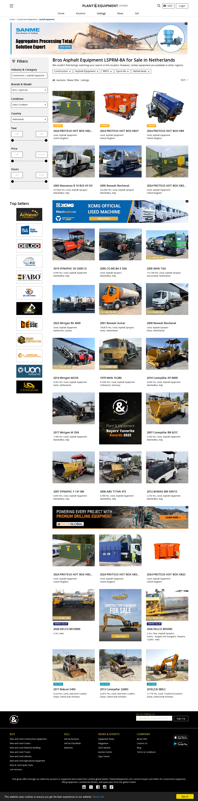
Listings (101, 13)
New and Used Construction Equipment (28, 739)
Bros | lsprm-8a (20, 90)
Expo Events (104, 756)
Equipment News (106, 739)
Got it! (185, 796)
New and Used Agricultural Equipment (27, 760)
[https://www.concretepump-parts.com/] (29, 216)
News (120, 13)
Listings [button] (85, 80)
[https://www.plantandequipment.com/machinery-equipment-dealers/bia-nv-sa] (29, 231)
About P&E (142, 739)
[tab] (53, 80)
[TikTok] (113, 787)
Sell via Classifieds (72, 743)
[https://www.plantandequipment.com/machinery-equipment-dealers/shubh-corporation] (29, 341)
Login (182, 5)
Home (61, 13)
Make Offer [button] (73, 80)
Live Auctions (16, 769)
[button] (11, 6)
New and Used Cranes (20, 743)
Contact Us (142, 743)
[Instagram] (106, 787)
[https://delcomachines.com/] (29, 247)
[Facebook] (99, 787)
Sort (183, 79)
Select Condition (20, 104)
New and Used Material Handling (25, 747)
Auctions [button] (61, 80)
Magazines (103, 743)
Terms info (98, 796)
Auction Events (105, 752)
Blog (139, 747)
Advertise (68, 747)
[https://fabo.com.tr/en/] (29, 278)
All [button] (53, 80)
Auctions (80, 13)
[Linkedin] (85, 787)
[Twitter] (92, 787)
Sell (137, 13)
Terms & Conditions (146, 752)
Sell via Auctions (71, 739)
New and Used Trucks (20, 752)
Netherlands (18, 119)
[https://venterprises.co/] (29, 388)
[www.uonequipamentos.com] (29, 372)
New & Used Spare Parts (21, 765)
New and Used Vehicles (21, 756)
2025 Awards (104, 747)
